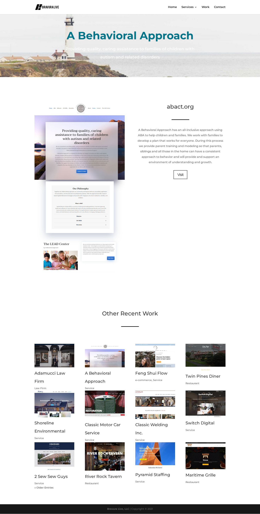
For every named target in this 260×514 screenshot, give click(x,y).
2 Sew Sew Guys (51, 476)
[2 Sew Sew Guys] (54, 456)
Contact (220, 7)
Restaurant (192, 383)
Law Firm (40, 388)
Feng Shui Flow (151, 373)
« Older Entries (43, 487)
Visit (180, 175)
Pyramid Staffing (152, 474)
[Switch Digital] (205, 404)
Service (89, 388)
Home (172, 7)
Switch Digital (200, 422)
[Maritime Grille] (205, 455)
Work (205, 7)
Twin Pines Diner (203, 376)
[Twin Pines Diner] (205, 357)
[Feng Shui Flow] (155, 355)
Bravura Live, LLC (118, 508)
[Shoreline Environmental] (54, 404)
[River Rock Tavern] (105, 456)
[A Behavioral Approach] (105, 355)
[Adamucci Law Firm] (54, 355)
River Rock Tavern (103, 476)
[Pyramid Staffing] (155, 455)
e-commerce (143, 380)
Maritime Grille (201, 475)
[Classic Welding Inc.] (155, 405)
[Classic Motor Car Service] (105, 405)
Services (187, 7)
